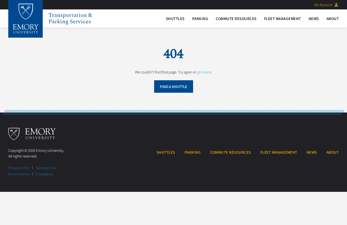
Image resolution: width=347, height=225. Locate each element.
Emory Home (19, 173)
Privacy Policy (19, 167)
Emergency (44, 173)
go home (204, 71)
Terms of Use (45, 167)
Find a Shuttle (173, 86)
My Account (326, 4)
